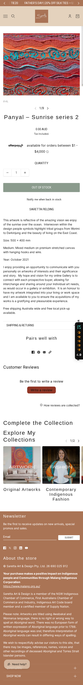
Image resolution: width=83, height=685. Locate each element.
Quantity (41, 163)
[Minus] (7, 173)
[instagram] (15, 548)
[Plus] (25, 173)
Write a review (41, 390)
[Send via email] (44, 352)
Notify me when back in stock (44, 199)
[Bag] (77, 16)
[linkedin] (21, 548)
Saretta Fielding (41, 209)
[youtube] (26, 548)
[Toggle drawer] (5, 16)
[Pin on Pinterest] (38, 352)
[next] (78, 3)
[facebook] (4, 548)
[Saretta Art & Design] (41, 16)
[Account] (70, 16)
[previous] (4, 3)
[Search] (13, 16)
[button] (50, 352)
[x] (10, 548)
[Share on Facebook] (33, 352)
